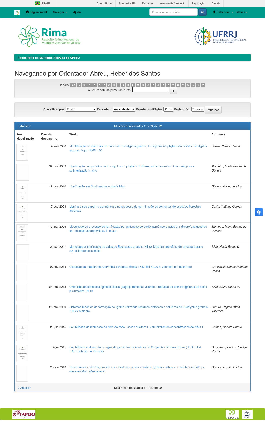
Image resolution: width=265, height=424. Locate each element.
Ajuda (77, 12)
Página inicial (38, 12)
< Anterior (24, 126)
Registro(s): (182, 109)
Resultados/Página (149, 109)
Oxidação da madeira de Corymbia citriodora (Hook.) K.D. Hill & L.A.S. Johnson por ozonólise (130, 267)
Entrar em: (223, 12)
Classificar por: (54, 109)
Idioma (240, 12)
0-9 (73, 85)
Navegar (59, 12)
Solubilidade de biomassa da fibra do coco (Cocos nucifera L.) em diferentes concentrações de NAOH (136, 327)
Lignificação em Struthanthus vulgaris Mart (97, 186)
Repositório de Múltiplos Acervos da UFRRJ (49, 58)
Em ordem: (104, 109)
